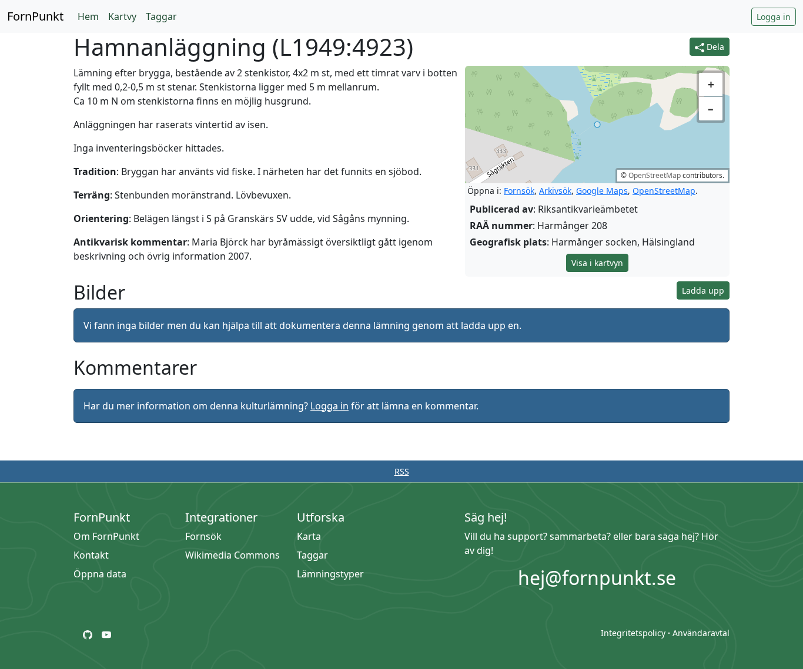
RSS (401, 471)
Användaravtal (701, 632)
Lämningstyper (330, 573)
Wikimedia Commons (232, 555)
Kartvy (122, 16)
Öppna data (99, 573)
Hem (88, 16)
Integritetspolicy (633, 632)
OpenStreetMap (654, 175)
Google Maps (602, 190)
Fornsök (519, 190)
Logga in (774, 16)
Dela (714, 46)
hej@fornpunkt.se (597, 577)
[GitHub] (87, 633)
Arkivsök (555, 190)
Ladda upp (703, 290)
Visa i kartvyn (597, 262)
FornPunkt (35, 16)
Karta (309, 536)
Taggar (161, 16)
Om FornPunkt (106, 536)
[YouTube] (106, 633)
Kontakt (91, 555)
